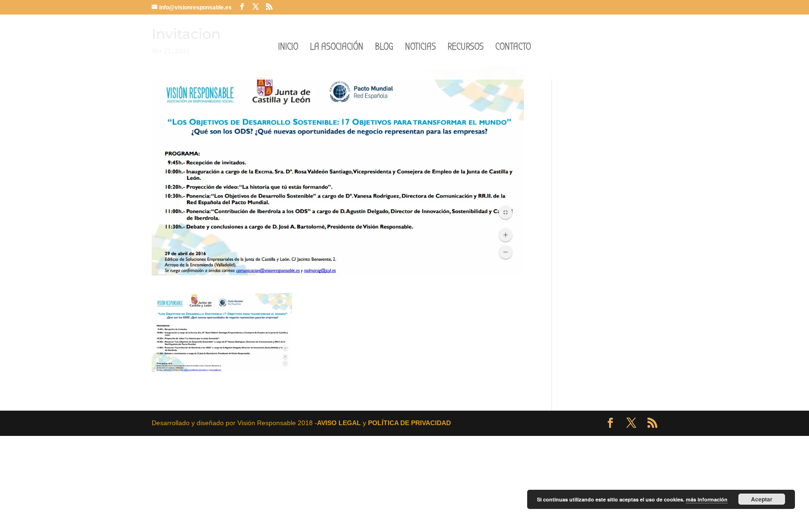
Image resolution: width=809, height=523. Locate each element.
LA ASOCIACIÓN (336, 48)
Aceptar (761, 499)
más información (707, 499)
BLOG (384, 48)
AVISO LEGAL (339, 423)
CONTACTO (513, 48)
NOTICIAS (420, 48)
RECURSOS (466, 48)
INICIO (288, 48)
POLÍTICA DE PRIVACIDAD (409, 423)
